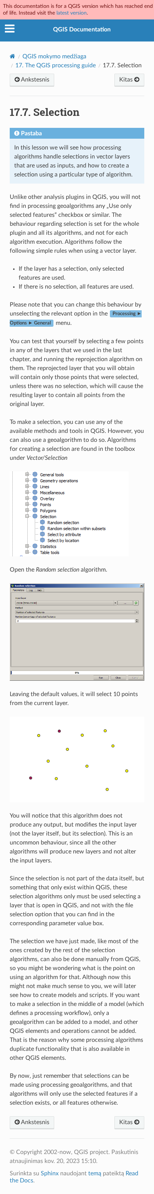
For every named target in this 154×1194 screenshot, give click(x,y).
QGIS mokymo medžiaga (54, 56)
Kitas (126, 80)
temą (94, 1173)
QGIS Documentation (82, 30)
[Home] (12, 56)
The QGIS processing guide (55, 65)
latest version (71, 13)
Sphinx (50, 1173)
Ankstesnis (34, 80)
